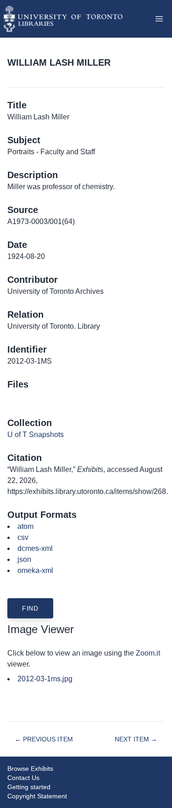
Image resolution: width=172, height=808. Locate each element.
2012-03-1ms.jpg (44, 679)
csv (22, 537)
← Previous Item (44, 739)
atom (25, 526)
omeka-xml (35, 570)
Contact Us (23, 777)
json (24, 559)
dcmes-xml (35, 548)
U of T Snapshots (35, 434)
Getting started (28, 787)
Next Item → (136, 739)
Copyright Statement (37, 796)
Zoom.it (148, 653)
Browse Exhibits (30, 768)
